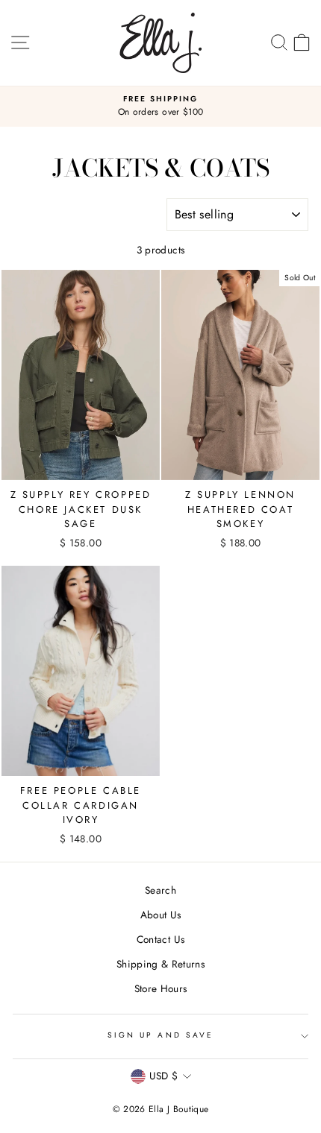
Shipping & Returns (160, 963)
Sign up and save (160, 1035)
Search (160, 890)
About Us (160, 914)
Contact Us (160, 939)
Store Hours (160, 988)
